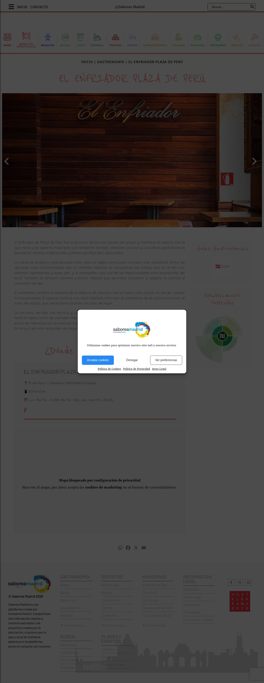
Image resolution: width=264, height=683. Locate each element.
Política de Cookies (109, 369)
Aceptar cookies (98, 360)
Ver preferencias (166, 360)
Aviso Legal (159, 369)
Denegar (132, 360)
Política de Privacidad (136, 369)
